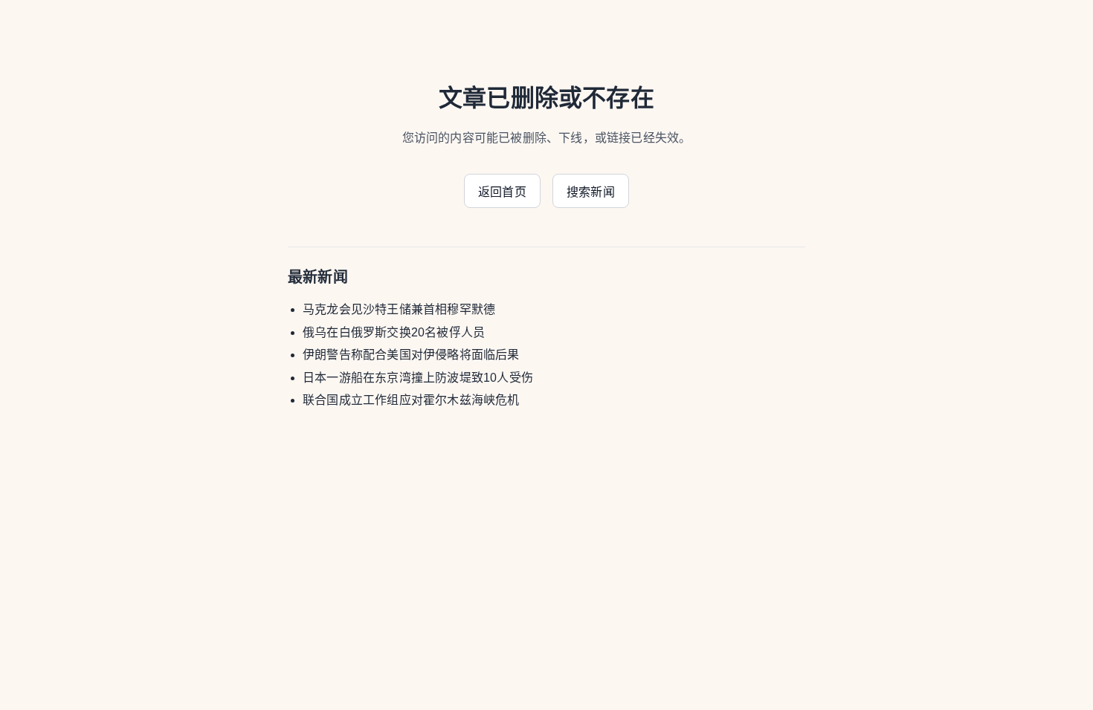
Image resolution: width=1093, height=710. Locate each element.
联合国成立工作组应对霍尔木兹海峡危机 (411, 400)
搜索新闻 (591, 192)
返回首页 (502, 192)
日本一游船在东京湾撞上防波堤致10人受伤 (418, 377)
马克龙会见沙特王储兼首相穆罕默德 (399, 309)
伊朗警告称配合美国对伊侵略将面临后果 (411, 354)
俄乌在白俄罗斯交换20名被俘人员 (394, 332)
